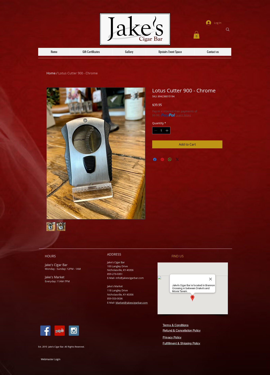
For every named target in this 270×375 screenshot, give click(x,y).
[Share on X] (177, 159)
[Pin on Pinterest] (162, 159)
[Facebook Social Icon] (45, 331)
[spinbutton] (161, 130)
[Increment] (167, 130)
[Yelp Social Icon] (60, 331)
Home (51, 73)
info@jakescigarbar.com (130, 278)
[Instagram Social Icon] (74, 331)
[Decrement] (155, 130)
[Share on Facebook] (154, 159)
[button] (196, 35)
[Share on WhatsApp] (169, 159)
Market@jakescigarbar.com (132, 302)
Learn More (183, 115)
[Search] (228, 29)
